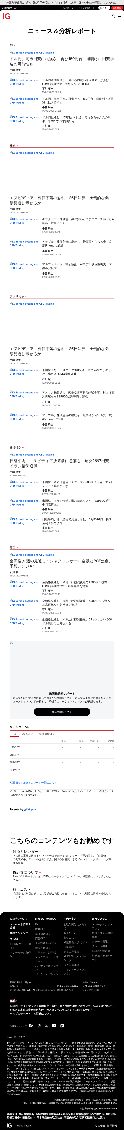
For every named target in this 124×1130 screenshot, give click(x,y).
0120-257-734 (65, 989)
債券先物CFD (43, 947)
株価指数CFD (46, 733)
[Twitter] (46, 1025)
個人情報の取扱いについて (75, 1005)
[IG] (6, 16)
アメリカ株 (17, 296)
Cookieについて (102, 1005)
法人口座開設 (71, 964)
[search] (113, 16)
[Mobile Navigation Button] (119, 16)
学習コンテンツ (19, 932)
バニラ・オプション (46, 974)
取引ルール (70, 932)
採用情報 (112, 1125)
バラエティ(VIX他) (45, 952)
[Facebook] (31, 1025)
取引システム (100, 918)
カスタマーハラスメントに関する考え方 (69, 1009)
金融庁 (11, 1113)
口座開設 (117, 7)
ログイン (104, 7)
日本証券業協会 (25, 1113)
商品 (13, 547)
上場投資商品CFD (45, 943)
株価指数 (15, 447)
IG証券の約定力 (101, 950)
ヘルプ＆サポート (20, 1013)
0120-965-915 (18, 989)
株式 (13, 145)
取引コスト (70, 937)
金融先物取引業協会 (47, 1113)
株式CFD (27, 733)
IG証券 (14, 1005)
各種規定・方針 (48, 1005)
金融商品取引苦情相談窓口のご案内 (81, 1113)
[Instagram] (39, 1025)
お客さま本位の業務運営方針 (27, 1009)
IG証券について (19, 918)
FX (11, 45)
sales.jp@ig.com (45, 989)
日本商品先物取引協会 (49, 1117)
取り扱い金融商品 (45, 918)
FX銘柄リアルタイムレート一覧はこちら (33, 782)
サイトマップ (28, 1005)
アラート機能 (100, 941)
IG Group (100, 1125)
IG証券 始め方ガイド (76, 942)
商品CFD (40, 938)
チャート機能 (100, 946)
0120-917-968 (91, 989)
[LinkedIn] (62, 1025)
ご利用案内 (70, 918)
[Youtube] (54, 1025)
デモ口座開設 (71, 951)
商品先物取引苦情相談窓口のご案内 (84, 1117)
